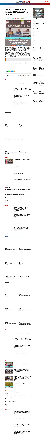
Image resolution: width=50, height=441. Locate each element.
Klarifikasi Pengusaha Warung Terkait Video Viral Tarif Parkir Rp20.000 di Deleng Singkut (22, 159)
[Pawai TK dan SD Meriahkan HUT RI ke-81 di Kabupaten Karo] (9, 420)
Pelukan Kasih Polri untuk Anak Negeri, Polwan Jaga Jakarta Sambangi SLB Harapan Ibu (10, 323)
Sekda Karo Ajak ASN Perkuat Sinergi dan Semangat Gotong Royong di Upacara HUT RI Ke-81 (22, 89)
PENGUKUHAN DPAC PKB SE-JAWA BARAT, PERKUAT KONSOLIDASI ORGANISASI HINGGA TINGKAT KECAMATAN (21, 209)
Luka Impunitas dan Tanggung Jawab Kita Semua (41, 101)
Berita (6, 7)
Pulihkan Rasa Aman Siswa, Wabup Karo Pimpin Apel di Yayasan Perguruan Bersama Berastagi (22, 425)
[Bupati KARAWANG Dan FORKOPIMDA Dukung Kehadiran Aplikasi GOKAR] (11, 289)
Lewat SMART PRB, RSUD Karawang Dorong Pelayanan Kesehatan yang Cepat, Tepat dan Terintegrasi (11, 263)
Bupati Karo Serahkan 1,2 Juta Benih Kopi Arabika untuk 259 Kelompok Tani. (24, 263)
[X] (7, 71)
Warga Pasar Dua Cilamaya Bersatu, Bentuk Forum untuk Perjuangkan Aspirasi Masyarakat (25, 249)
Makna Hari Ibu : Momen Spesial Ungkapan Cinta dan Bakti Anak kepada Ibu (35, 93)
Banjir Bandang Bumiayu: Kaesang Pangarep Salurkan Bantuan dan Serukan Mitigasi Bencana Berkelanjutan (35, 102)
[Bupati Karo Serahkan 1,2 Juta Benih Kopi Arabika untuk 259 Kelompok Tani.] (25, 257)
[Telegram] (13, 71)
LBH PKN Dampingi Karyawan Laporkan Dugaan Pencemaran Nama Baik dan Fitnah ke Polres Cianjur (24, 152)
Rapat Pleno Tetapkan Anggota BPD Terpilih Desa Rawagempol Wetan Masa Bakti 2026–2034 (18, 189)
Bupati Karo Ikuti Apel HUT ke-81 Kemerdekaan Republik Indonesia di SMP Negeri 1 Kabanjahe (22, 103)
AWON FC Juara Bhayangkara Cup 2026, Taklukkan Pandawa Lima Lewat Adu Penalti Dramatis (35, 59)
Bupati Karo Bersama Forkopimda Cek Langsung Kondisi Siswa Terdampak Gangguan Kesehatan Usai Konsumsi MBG (21, 173)
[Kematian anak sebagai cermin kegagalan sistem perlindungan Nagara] (35, 79)
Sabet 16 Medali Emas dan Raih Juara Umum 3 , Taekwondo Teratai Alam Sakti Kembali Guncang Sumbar (35, 49)
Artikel (39, 100)
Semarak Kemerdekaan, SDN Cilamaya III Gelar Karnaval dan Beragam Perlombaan (22, 82)
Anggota (19, 294)
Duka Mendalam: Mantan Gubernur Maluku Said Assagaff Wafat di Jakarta (41, 93)
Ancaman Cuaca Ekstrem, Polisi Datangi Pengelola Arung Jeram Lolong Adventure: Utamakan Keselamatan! (38, 28)
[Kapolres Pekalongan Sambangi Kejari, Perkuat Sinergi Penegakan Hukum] (25, 132)
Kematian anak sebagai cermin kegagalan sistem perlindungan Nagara (35, 83)
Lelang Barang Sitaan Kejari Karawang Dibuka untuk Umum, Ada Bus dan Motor (10, 125)
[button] (5, 1)
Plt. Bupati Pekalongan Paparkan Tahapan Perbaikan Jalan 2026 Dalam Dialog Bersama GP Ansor (22, 215)
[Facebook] (6, 71)
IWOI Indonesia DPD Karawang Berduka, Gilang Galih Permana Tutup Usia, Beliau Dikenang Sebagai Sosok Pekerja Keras (22, 166)
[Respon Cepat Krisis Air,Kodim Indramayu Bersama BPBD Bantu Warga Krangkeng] (11, 303)
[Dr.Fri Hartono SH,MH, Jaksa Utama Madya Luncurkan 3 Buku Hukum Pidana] (25, 119)
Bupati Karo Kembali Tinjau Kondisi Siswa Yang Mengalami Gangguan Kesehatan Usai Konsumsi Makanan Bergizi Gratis (22, 179)
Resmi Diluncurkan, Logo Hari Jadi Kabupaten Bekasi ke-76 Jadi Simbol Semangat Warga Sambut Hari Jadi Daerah (25, 277)
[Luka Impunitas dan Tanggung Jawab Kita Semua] (42, 97)
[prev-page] (5, 108)
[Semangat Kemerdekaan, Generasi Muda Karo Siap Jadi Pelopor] (9, 97)
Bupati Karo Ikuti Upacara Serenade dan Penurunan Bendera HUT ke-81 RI (15, 194)
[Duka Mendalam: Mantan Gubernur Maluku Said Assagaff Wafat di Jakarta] (42, 88)
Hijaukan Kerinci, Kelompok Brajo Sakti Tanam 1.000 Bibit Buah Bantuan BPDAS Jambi (11, 249)
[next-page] (7, 108)
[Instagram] (10, 71)
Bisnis (8, 7)
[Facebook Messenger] (12, 71)
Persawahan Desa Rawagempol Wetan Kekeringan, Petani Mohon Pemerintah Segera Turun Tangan (21, 384)
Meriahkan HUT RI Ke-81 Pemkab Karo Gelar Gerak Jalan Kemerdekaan (41, 49)
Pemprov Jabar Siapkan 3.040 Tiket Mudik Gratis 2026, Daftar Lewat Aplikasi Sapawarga (38, 24)
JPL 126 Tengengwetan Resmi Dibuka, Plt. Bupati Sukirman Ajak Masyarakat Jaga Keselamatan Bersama (11, 277)
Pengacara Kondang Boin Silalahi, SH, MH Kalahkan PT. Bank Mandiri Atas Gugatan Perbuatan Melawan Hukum (11, 139)
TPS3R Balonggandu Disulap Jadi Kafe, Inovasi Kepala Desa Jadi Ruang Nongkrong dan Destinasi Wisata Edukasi (41, 83)
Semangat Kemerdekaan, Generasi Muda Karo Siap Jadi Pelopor (22, 96)
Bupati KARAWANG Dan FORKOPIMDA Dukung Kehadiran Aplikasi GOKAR (11, 295)
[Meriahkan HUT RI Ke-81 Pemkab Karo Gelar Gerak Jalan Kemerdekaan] (42, 44)
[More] (14, 71)
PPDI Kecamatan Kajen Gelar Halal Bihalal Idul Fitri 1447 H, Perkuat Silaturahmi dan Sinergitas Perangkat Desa (22, 222)
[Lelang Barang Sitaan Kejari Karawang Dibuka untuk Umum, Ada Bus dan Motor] (11, 119)
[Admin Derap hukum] (6, 16)
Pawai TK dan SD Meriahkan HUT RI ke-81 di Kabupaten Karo (22, 418)
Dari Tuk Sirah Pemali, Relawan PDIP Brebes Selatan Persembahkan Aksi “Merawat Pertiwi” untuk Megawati (21, 228)
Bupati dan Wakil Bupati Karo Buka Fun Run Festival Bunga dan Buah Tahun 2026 (35, 68)
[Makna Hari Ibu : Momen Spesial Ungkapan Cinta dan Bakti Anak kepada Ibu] (35, 88)
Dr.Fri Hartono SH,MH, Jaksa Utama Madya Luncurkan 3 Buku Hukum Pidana (24, 125)
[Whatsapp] (9, 71)
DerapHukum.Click (13, 47)
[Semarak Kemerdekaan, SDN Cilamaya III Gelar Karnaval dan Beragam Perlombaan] (9, 84)
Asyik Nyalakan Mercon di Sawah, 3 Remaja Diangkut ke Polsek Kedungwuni (38, 20)
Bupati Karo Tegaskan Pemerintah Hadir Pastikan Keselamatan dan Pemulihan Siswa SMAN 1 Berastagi (22, 432)
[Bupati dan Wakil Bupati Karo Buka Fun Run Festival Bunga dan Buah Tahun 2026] (35, 64)
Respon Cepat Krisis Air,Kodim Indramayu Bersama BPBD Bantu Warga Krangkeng (11, 309)
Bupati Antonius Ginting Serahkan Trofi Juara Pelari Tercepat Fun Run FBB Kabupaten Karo (41, 59)
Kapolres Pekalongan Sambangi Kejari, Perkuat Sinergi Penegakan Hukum (24, 139)
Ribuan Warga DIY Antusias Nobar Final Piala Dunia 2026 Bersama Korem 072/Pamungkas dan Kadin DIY (41, 68)
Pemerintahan (11, 7)
